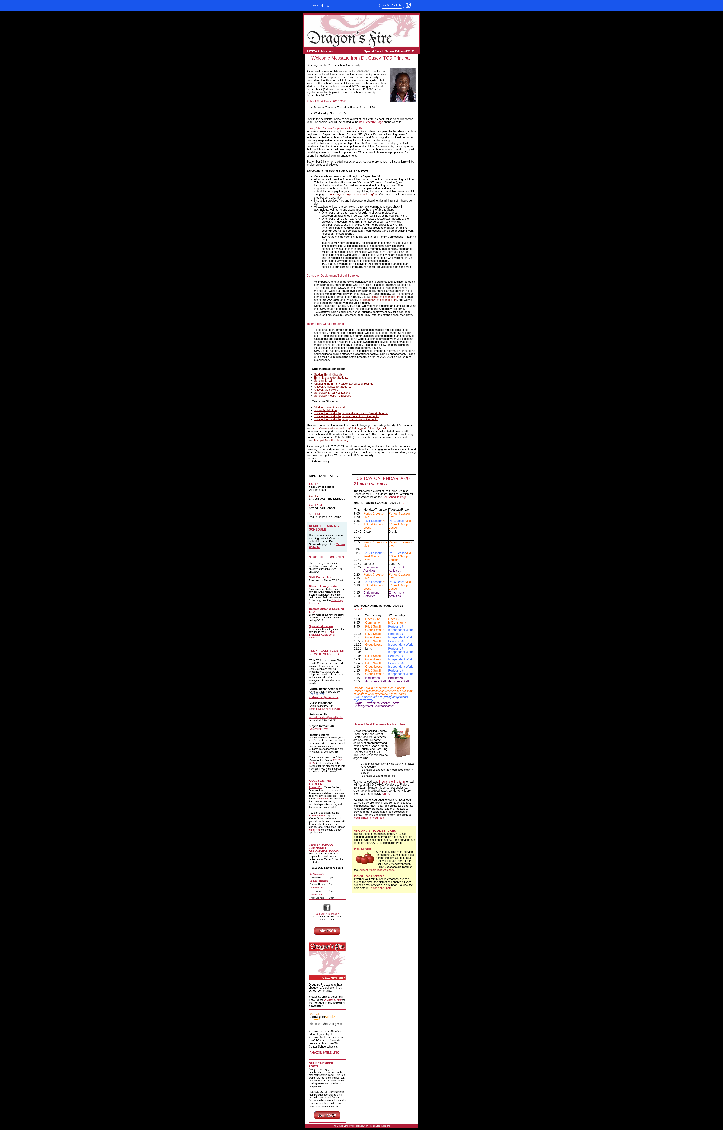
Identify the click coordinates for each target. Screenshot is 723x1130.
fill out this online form (391, 781)
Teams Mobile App (325, 410)
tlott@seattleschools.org (385, 296)
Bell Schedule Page (371, 122)
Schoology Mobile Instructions (332, 395)
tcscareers (323, 798)
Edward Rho (315, 787)
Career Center (317, 815)
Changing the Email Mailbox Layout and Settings (343, 383)
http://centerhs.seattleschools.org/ (374, 1126)
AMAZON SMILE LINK (324, 1052)
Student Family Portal (323, 586)
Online (386, 793)
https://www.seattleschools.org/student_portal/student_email (349, 428)
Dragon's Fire (333, 999)
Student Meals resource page (376, 869)
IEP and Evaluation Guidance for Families (322, 635)
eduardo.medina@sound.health (326, 717)
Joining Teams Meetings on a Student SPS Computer (346, 416)
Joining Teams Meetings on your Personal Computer (346, 419)
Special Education (321, 626)
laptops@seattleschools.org (331, 440)
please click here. (381, 887)
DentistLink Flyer (318, 729)
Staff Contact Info (320, 577)
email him (314, 829)
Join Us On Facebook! (327, 914)
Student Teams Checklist (329, 407)
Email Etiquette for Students (331, 377)
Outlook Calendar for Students (332, 386)
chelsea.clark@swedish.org (324, 697)
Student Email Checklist (328, 374)
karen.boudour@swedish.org (324, 708)
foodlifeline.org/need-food (368, 817)
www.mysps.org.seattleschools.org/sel (353, 194)
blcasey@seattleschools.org (379, 299)
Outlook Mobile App (326, 389)
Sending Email (323, 380)
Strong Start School (322, 507)
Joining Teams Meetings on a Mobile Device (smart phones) (351, 413)
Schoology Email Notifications (332, 392)
